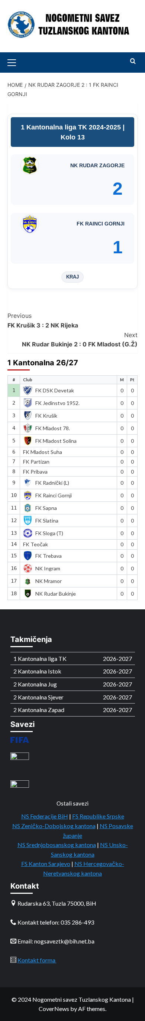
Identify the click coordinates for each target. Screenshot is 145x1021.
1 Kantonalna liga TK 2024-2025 (72, 127)
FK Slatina (46, 520)
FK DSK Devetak (54, 390)
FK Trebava (48, 556)
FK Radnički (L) (52, 483)
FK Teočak (35, 544)
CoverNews (54, 1008)
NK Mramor (48, 581)
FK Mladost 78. (52, 428)
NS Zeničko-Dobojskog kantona (54, 825)
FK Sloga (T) (49, 533)
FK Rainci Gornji (53, 495)
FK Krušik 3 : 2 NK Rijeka (42, 320)
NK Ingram (47, 568)
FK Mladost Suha (42, 452)
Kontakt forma (37, 960)
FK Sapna (46, 508)
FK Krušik (46, 415)
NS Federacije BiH (44, 816)
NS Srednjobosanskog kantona (56, 844)
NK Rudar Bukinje (55, 593)
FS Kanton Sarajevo (45, 863)
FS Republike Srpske (98, 816)
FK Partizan (36, 461)
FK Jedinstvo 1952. (57, 403)
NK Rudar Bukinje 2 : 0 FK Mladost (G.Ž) (80, 339)
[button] (14, 61)
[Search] (133, 61)
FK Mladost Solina (56, 441)
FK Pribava (35, 471)
